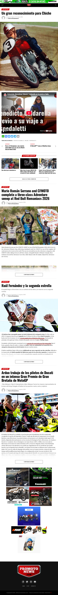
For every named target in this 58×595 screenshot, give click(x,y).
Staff (28, 586)
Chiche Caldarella (19, 140)
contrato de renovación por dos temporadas (39, 343)
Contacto (33, 586)
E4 (51, 592)
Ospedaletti (33, 140)
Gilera (27, 140)
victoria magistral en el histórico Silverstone (32, 338)
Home (23, 586)
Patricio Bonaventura (13, 18)
